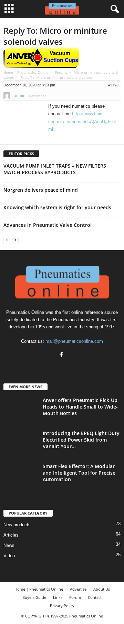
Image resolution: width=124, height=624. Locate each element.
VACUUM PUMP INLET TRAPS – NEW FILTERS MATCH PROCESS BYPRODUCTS (54, 169)
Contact (95, 597)
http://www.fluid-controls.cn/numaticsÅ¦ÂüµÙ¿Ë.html (82, 121)
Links (57, 597)
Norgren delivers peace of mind (40, 190)
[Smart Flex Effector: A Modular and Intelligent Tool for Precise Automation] (20, 476)
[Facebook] (62, 355)
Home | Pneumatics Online (26, 72)
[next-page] (15, 239)
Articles (11, 535)
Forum (75, 597)
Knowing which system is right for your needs (57, 207)
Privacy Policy (62, 605)
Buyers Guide (34, 597)
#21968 (114, 85)
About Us (101, 589)
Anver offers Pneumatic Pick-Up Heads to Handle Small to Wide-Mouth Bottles (80, 406)
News (8, 545)
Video (9, 555)
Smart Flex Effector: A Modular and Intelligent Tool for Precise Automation (79, 473)
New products (17, 524)
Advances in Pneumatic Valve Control (47, 225)
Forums (61, 72)
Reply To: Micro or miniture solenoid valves (55, 36)
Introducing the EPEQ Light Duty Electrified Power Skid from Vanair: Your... (81, 440)
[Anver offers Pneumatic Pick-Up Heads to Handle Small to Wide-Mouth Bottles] (20, 410)
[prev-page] (6, 239)
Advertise (78, 589)
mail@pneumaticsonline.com (74, 341)
